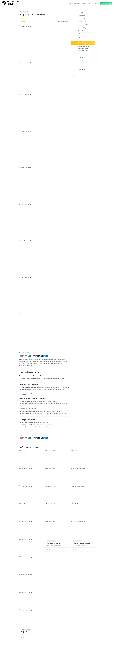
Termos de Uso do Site (24, 647)
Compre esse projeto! (24, 352)
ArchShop (83, 69)
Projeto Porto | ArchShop (29, 632)
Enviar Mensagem (82, 43)
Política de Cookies (49, 647)
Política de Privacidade (37, 647)
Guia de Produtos (87, 3)
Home (69, 3)
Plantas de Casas (77, 3)
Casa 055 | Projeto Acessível (82, 543)
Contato (58, 647)
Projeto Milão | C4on (53, 543)
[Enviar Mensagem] (73, 77)
